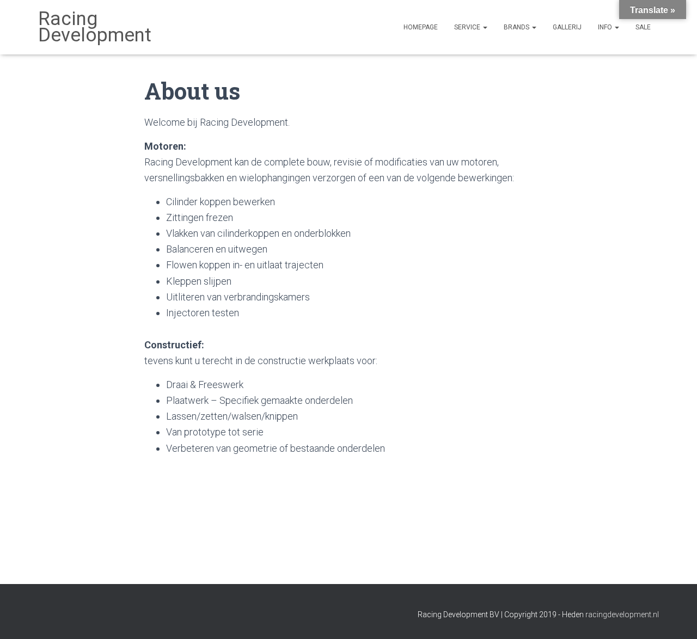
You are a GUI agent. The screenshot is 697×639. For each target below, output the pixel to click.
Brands (517, 27)
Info (606, 27)
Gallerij (567, 27)
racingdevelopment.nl (622, 614)
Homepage (420, 27)
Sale (643, 27)
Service (468, 27)
